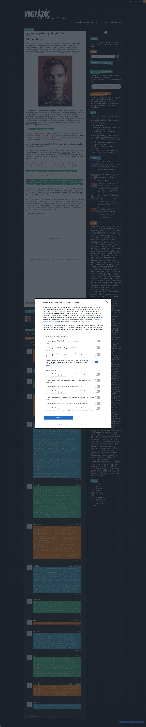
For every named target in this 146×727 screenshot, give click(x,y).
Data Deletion (62, 425)
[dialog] (73, 363)
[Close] (107, 302)
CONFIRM (58, 418)
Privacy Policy (84, 425)
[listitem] (73, 337)
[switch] (97, 341)
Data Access (73, 425)
